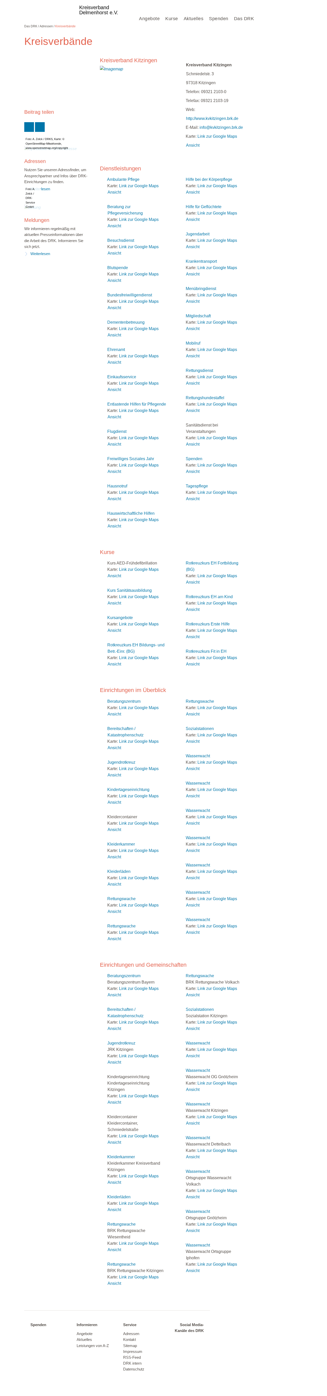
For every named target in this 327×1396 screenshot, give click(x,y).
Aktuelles (194, 18)
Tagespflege (197, 486)
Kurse (171, 18)
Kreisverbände (65, 26)
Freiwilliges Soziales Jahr (130, 459)
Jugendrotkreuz (121, 762)
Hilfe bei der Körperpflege (209, 179)
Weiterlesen (40, 254)
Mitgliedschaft (198, 316)
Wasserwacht (198, 756)
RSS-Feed (132, 1357)
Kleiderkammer (121, 844)
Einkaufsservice (121, 377)
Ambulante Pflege (123, 179)
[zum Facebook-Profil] (178, 1340)
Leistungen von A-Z (93, 1346)
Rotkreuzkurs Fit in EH (206, 651)
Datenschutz (133, 1369)
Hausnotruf (117, 486)
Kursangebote (120, 617)
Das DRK (244, 18)
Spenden (218, 18)
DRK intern (132, 1363)
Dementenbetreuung (126, 322)
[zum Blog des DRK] (198, 1348)
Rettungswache (121, 899)
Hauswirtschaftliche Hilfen (131, 513)
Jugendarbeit (197, 234)
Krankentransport (201, 261)
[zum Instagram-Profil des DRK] (198, 1340)
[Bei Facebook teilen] (40, 127)
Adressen (46, 26)
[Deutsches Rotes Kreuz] (49, 12)
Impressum (132, 1352)
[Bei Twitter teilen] (29, 127)
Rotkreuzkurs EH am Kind (209, 597)
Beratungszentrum (124, 701)
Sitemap (130, 1346)
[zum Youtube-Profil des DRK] (188, 1348)
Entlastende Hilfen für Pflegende (136, 404)
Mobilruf (193, 343)
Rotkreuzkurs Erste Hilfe (208, 624)
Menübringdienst (201, 288)
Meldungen (36, 220)
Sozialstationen (200, 728)
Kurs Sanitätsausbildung (129, 590)
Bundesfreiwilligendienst (129, 295)
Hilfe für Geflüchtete (203, 207)
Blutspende (117, 268)
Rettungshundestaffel (205, 398)
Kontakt (129, 1340)
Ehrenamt (116, 349)
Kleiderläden (119, 871)
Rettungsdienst (199, 370)
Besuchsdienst (120, 240)
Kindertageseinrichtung (128, 789)
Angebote (149, 18)
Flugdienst (116, 431)
